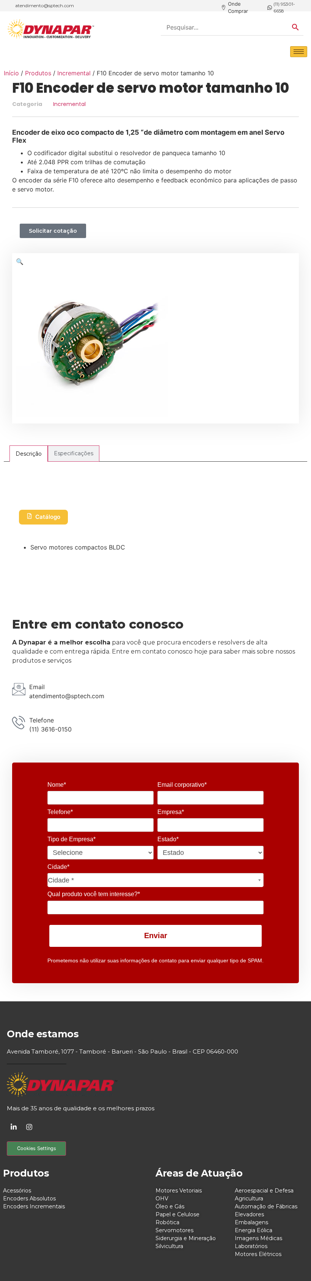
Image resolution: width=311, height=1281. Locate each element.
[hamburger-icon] (298, 51)
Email (37, 687)
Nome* (56, 784)
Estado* (168, 839)
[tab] (28, 453)
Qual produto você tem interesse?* (93, 894)
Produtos (38, 73)
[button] (20, 261)
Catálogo (47, 516)
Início (11, 73)
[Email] (18, 689)
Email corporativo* (182, 784)
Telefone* (60, 812)
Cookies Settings (36, 1148)
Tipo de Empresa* (71, 839)
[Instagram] (29, 1127)
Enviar (155, 935)
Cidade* (58, 867)
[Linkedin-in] (13, 1127)
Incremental (74, 73)
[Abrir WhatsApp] (292, 1261)
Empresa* (170, 812)
